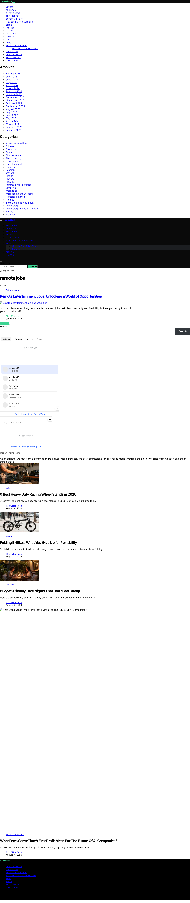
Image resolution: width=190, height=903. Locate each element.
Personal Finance (15, 196)
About (9, 243)
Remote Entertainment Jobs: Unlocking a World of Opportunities (51, 296)
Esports (10, 166)
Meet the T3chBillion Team (25, 48)
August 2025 (13, 109)
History (10, 178)
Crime (9, 152)
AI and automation (16, 143)
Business (11, 10)
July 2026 (11, 76)
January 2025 (14, 129)
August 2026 (13, 73)
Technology (13, 16)
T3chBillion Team (14, 505)
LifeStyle (11, 34)
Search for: (5, 263)
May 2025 (11, 118)
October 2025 (14, 103)
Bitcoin (10, 25)
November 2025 (15, 100)
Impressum (12, 52)
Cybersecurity (14, 158)
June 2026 (12, 79)
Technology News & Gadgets (22, 208)
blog (8, 43)
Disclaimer (12, 60)
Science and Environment (20, 202)
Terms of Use (13, 57)
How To (10, 37)
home (9, 40)
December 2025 (15, 97)
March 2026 (13, 88)
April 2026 (12, 85)
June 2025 (12, 115)
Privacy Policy (14, 54)
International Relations (18, 184)
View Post (5, 323)
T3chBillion (6, 1)
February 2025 (14, 127)
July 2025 (11, 112)
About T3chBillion (16, 46)
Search (33, 266)
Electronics (12, 161)
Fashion (10, 28)
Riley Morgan (12, 316)
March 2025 (13, 124)
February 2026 (14, 91)
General (10, 172)
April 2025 (12, 121)
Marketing (11, 190)
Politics (10, 199)
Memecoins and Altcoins (20, 22)
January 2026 (14, 94)
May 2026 (11, 82)
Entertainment (14, 19)
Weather (10, 214)
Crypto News (13, 13)
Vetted (10, 7)
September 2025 (15, 106)
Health (10, 31)
